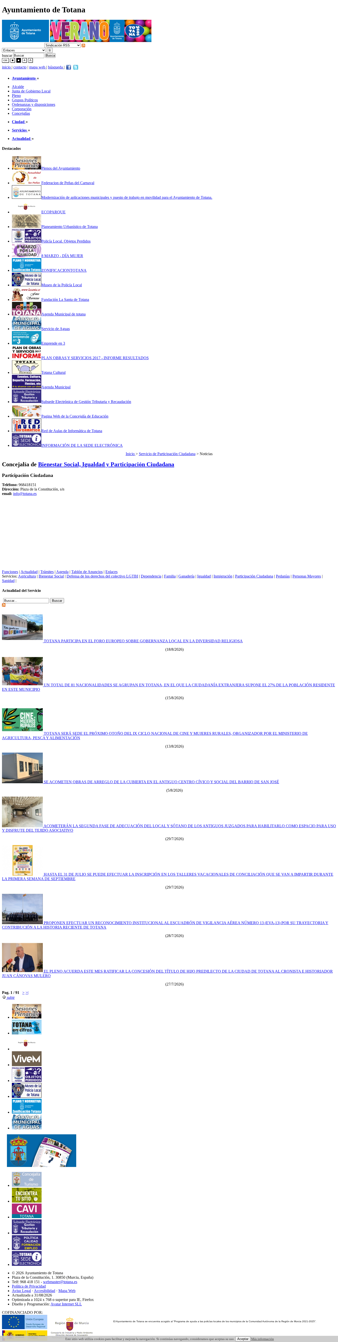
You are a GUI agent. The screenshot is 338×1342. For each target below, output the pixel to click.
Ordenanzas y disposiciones (33, 104)
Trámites (47, 572)
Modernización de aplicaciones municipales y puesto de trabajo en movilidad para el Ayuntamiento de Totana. (126, 197)
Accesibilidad (44, 1291)
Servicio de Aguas (55, 329)
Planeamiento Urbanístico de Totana (69, 226)
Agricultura (27, 576)
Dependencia (151, 576)
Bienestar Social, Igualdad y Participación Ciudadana (106, 464)
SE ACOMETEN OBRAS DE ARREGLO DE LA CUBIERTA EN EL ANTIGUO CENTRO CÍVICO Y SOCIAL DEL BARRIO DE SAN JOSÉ (161, 782)
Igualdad (204, 576)
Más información (262, 1339)
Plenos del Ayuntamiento (60, 168)
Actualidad (29, 572)
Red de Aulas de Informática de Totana (71, 431)
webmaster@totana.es (60, 1282)
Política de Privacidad (29, 1286)
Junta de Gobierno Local (31, 91)
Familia (170, 576)
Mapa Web (66, 1291)
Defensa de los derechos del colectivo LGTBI (102, 576)
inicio (7, 67)
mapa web (37, 67)
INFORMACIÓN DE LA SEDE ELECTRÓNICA (82, 445)
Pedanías (283, 576)
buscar (7, 55)
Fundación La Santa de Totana (65, 299)
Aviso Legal (21, 1291)
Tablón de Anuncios (87, 572)
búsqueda (56, 67)
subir (10, 997)
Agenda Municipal (56, 387)
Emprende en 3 (53, 343)
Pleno (16, 95)
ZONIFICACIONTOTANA (64, 270)
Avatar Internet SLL (66, 1304)
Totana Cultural (53, 372)
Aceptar (242, 1339)
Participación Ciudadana (254, 576)
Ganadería (186, 576)
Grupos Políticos (25, 100)
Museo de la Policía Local (61, 285)
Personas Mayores (306, 576)
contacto (19, 67)
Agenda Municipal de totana (63, 314)
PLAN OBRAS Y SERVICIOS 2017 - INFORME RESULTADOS (95, 358)
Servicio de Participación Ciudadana (167, 454)
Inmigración (223, 576)
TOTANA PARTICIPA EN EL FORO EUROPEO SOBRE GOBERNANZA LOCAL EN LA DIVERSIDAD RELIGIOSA (143, 641)
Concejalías (21, 113)
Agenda (62, 572)
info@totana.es (25, 494)
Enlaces (111, 572)
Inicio (131, 454)
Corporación (21, 109)
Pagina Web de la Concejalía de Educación (74, 416)
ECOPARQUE (53, 212)
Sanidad (8, 581)
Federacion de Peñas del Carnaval (67, 183)
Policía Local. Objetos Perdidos (66, 241)
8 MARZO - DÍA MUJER (62, 256)
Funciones (10, 572)
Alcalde (18, 87)
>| (26, 992)
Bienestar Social (51, 576)
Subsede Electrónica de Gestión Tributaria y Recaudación (86, 402)
